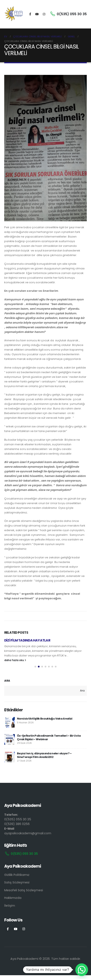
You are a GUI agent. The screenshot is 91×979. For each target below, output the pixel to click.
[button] (35, 666)
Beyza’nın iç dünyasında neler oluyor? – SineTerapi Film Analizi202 (44, 755)
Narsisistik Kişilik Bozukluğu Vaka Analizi (44, 719)
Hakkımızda (12, 898)
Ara (7, 681)
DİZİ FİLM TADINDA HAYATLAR (27, 640)
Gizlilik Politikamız (16, 875)
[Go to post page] (9, 722)
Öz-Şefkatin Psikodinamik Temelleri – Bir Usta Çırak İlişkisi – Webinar (49, 737)
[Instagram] (44, 14)
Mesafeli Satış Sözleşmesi (23, 890)
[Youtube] (37, 14)
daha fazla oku (14, 660)
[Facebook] (30, 14)
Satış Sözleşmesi (16, 882)
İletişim (9, 905)
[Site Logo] (13, 14)
